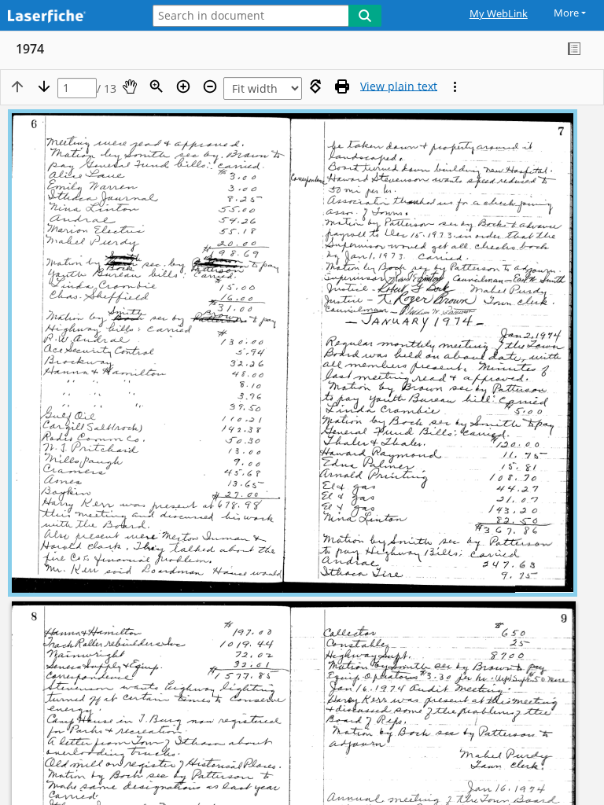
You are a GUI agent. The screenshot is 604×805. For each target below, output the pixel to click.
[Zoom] (156, 86)
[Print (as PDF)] (342, 86)
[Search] (364, 16)
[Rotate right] (315, 86)
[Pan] (129, 86)
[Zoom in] (183, 86)
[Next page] (44, 86)
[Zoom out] (210, 86)
